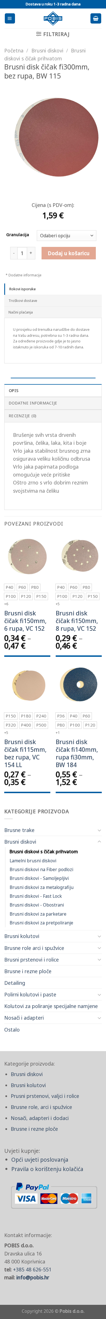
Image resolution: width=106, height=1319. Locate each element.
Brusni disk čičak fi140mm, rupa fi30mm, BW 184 (77, 753)
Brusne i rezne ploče (27, 971)
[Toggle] (99, 830)
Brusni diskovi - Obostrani (37, 905)
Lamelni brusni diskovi (33, 861)
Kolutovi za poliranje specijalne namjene (51, 1006)
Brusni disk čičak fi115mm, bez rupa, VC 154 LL (25, 753)
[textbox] (65, 236)
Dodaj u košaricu (68, 253)
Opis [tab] (13, 390)
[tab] (53, 289)
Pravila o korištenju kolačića (47, 1169)
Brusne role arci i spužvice (34, 948)
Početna (13, 50)
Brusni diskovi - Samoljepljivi (39, 878)
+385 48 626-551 (32, 1269)
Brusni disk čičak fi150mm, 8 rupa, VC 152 (77, 621)
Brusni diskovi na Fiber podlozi (41, 869)
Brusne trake (19, 830)
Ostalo (12, 1029)
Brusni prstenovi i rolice (31, 959)
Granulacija (17, 235)
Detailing (14, 982)
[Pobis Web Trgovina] (53, 18)
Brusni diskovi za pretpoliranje (41, 923)
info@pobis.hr (32, 1277)
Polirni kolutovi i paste (30, 994)
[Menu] (10, 18)
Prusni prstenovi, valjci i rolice (45, 1096)
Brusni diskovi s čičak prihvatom (44, 851)
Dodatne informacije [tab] (33, 403)
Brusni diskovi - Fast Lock (36, 896)
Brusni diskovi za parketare (38, 914)
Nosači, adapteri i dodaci (40, 1118)
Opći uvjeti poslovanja (39, 1159)
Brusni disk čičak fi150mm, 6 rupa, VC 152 (25, 621)
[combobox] (66, 235)
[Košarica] (95, 18)
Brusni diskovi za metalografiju (41, 887)
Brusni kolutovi (21, 936)
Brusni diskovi (20, 841)
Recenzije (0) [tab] (22, 415)
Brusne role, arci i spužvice (41, 1107)
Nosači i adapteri (24, 1017)
